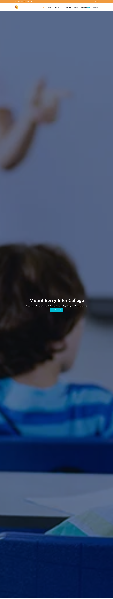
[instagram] (97, 1)
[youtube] (95, 1)
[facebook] (93, 1)
